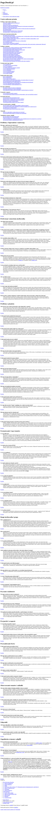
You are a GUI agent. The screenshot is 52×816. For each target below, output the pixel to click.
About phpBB (29, 745)
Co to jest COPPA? (7, 24)
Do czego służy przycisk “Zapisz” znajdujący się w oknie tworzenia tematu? (18, 58)
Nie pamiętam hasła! (7, 29)
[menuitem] (4, 12)
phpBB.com (34, 260)
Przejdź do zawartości (5, 7)
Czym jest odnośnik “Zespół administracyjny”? (12, 84)
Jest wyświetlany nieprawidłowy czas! (10, 37)
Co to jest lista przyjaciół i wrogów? (10, 93)
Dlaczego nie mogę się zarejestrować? (10, 25)
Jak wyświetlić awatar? (7, 42)
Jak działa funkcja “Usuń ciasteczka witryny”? (12, 31)
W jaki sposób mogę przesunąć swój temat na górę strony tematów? (16, 61)
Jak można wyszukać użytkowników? (10, 101)
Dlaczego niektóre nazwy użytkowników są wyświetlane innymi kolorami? (18, 82)
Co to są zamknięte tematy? (8, 72)
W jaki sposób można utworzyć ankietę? (11, 50)
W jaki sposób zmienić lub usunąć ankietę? (11, 53)
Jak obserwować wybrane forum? (10, 107)
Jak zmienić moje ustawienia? (9, 35)
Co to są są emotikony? (7, 66)
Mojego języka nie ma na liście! (9, 39)
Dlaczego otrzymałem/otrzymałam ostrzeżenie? (12, 56)
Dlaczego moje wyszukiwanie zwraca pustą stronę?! (13, 100)
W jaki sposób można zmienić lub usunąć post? (12, 48)
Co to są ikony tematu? (7, 73)
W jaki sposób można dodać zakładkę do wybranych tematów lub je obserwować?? (20, 106)
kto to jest (10, 761)
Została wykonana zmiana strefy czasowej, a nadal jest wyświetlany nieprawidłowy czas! (21, 38)
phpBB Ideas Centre (20, 752)
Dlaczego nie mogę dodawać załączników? (11, 55)
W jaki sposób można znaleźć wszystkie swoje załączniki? (14, 113)
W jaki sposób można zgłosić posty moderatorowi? (13, 57)
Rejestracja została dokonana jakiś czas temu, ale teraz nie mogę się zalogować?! (19, 28)
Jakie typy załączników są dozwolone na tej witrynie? (14, 112)
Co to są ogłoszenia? (7, 70)
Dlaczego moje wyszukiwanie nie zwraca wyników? (13, 98)
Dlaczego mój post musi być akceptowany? (11, 59)
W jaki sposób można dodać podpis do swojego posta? (14, 49)
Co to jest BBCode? (7, 64)
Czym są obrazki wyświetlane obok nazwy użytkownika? (14, 40)
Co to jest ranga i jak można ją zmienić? (11, 43)
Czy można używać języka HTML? (10, 65)
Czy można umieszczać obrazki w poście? (11, 67)
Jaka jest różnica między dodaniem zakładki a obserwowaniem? (16, 105)
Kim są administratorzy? (8, 76)
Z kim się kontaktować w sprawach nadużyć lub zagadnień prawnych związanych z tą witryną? (22, 118)
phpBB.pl (20, 260)
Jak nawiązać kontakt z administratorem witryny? (13, 119)
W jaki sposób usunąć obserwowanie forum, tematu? (13, 108)
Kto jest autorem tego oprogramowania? (11, 116)
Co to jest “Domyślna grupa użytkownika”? (12, 83)
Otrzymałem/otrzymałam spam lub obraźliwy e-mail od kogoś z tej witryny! (18, 90)
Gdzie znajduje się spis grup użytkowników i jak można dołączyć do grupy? (18, 80)
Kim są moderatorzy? (7, 77)
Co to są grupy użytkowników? (9, 78)
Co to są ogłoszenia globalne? (9, 68)
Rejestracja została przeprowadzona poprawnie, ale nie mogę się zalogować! (18, 26)
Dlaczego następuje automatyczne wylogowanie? (13, 30)
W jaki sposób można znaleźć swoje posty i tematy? (13, 102)
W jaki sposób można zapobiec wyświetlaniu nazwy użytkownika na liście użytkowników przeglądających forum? (26, 36)
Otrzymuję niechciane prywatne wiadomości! (12, 88)
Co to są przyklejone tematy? (9, 71)
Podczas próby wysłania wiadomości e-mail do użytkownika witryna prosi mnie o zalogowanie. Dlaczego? (24, 44)
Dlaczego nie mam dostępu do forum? (10, 54)
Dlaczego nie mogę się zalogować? (10, 27)
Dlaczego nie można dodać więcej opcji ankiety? (13, 52)
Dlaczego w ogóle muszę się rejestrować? (11, 22)
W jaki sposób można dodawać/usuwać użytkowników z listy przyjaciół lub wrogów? (20, 94)
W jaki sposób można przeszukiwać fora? (11, 97)
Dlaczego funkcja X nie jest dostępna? (10, 117)
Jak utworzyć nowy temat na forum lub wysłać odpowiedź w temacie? (17, 47)
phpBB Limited (39, 742)
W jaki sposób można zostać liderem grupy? (12, 81)
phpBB (11, 805)
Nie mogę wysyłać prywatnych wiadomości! (12, 87)
